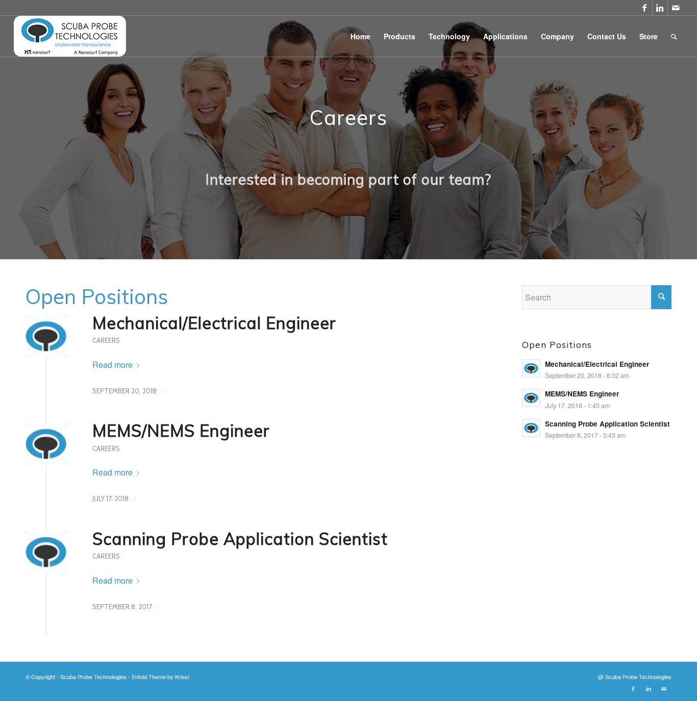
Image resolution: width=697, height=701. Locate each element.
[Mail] (675, 7)
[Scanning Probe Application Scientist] (46, 552)
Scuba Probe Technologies (93, 676)
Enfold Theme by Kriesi (160, 676)
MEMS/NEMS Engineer (181, 430)
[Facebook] (644, 7)
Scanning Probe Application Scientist (240, 539)
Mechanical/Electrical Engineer (214, 323)
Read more (112, 364)
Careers (105, 340)
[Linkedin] (660, 7)
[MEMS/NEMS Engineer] (46, 444)
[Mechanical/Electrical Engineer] (46, 336)
